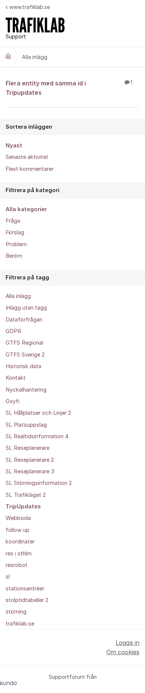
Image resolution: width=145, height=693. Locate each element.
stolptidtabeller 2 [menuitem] (27, 600)
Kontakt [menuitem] (16, 377)
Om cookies (122, 652)
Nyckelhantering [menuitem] (26, 389)
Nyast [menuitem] (14, 145)
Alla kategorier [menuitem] (26, 209)
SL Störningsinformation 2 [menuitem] (39, 483)
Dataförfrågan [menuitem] (24, 319)
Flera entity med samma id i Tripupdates (69, 87)
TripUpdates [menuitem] (23, 506)
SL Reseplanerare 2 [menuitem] (30, 460)
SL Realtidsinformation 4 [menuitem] (37, 436)
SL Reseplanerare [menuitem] (27, 448)
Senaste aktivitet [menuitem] (27, 157)
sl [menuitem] (8, 576)
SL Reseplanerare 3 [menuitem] (30, 471)
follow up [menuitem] (17, 530)
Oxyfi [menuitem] (12, 401)
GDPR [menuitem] (13, 331)
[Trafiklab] (8, 56)
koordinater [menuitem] (20, 541)
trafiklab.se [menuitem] (20, 623)
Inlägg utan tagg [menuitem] (26, 307)
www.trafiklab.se (29, 7)
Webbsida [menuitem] (18, 518)
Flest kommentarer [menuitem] (30, 169)
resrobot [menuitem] (17, 565)
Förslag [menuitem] (15, 232)
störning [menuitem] (16, 611)
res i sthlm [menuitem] (19, 553)
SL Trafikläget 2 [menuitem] (26, 495)
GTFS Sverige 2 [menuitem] (25, 354)
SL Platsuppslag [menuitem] (26, 424)
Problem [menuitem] (16, 244)
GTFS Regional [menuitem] (24, 342)
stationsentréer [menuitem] (25, 588)
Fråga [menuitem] (13, 220)
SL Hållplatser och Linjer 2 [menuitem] (38, 413)
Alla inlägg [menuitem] (18, 296)
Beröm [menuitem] (14, 256)
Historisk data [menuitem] (23, 366)
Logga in (127, 642)
